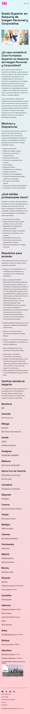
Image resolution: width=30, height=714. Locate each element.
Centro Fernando (7, 644)
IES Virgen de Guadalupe (10, 538)
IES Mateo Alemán (8, 558)
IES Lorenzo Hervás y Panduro (12, 508)
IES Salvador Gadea (8, 609)
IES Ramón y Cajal (7, 572)
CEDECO (4, 441)
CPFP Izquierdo (7, 599)
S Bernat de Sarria (9, 585)
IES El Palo (5, 428)
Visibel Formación (7, 528)
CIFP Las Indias (7, 479)
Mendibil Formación (8, 654)
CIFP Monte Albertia (8, 658)
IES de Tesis (5, 548)
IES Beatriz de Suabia (9, 445)
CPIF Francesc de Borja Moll (11, 465)
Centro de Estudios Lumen (11, 617)
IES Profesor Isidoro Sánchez (11, 431)
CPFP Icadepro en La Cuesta (11, 475)
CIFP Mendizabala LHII (9, 634)
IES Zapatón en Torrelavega (11, 489)
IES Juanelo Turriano (8, 518)
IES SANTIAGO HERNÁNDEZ (10, 455)
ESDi (3, 408)
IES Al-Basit (5, 499)
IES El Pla (4, 582)
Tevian (4, 621)
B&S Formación (7, 613)
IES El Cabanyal (7, 624)
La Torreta (7, 589)
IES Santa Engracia (8, 562)
